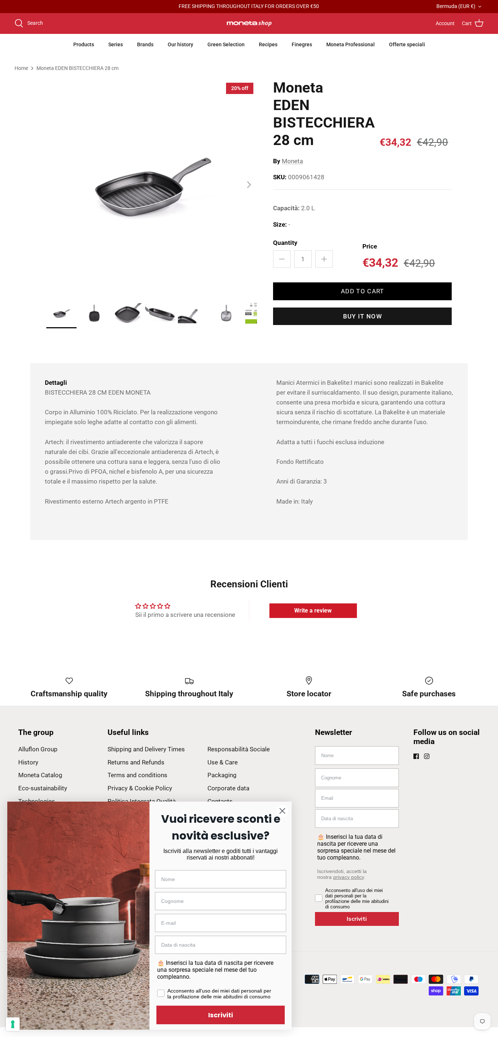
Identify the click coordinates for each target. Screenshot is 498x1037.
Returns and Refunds (136, 762)
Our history (180, 44)
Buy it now (362, 316)
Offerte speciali (407, 44)
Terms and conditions (137, 775)
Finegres (302, 44)
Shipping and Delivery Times (146, 749)
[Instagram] (426, 756)
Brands (145, 44)
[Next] (249, 185)
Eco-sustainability (42, 788)
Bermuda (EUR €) (455, 6)
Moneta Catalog (40, 775)
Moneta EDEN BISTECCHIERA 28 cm (77, 68)
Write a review (313, 610)
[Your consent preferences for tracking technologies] (13, 1024)
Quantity (285, 242)
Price (369, 246)
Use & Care (222, 762)
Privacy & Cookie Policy (140, 788)
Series (115, 44)
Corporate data (228, 788)
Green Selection (226, 44)
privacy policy (348, 877)
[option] (151, 184)
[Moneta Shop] (249, 23)
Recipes (268, 44)
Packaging (222, 775)
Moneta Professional (350, 44)
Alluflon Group (38, 749)
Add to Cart (362, 291)
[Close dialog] (282, 811)
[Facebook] (416, 756)
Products (83, 44)
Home (21, 68)
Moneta (292, 161)
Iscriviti (357, 919)
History (28, 762)
